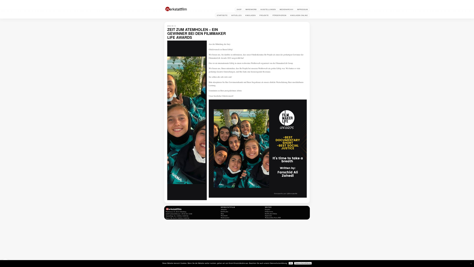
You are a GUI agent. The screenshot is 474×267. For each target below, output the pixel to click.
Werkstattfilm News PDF (273, 218)
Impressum (302, 9)
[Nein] (471, 263)
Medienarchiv (286, 9)
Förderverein (279, 15)
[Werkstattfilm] (193, 209)
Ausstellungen (268, 9)
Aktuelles (236, 15)
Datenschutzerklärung (303, 263)
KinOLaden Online (299, 15)
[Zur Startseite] (180, 9)
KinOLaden (250, 15)
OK (291, 263)
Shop (239, 9)
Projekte (264, 15)
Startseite (222, 15)
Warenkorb (251, 9)
